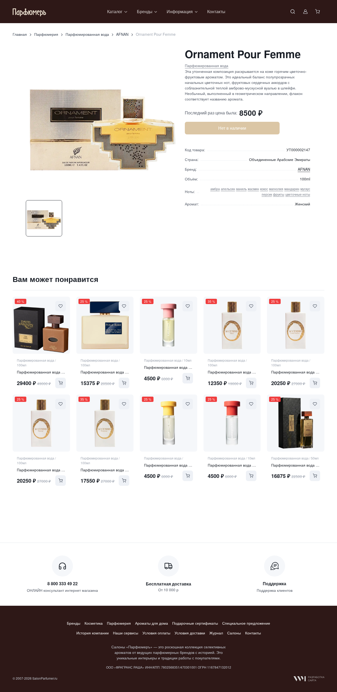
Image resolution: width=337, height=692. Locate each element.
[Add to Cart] (60, 383)
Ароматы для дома (151, 623)
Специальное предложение (246, 623)
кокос (264, 188)
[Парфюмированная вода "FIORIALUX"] (105, 423)
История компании (92, 632)
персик (267, 194)
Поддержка (274, 583)
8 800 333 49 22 (62, 583)
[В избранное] (60, 306)
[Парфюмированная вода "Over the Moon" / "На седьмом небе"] (168, 423)
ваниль (241, 188)
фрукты (278, 194)
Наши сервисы (125, 632)
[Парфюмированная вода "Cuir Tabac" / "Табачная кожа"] (41, 325)
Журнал (216, 632)
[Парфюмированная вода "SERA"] (232, 325)
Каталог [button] (114, 11)
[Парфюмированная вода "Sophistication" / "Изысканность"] (232, 423)
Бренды (73, 623)
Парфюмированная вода (87, 34)
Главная (20, 34)
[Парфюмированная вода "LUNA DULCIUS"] (295, 325)
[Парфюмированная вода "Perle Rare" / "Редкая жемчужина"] (105, 325)
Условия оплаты (156, 632)
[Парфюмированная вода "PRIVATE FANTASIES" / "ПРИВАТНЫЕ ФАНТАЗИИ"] (295, 423)
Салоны (234, 632)
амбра (215, 188)
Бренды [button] (144, 11)
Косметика (94, 623)
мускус (305, 188)
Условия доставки (190, 632)
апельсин (228, 188)
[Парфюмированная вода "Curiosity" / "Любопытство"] (168, 325)
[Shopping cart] (318, 11)
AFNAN (122, 34)
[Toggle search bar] (292, 11)
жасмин (253, 188)
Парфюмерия (46, 34)
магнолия (276, 188)
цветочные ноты (297, 194)
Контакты (216, 11)
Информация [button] (180, 11)
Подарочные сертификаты (195, 623)
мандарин (291, 188)
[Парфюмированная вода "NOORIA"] (41, 423)
